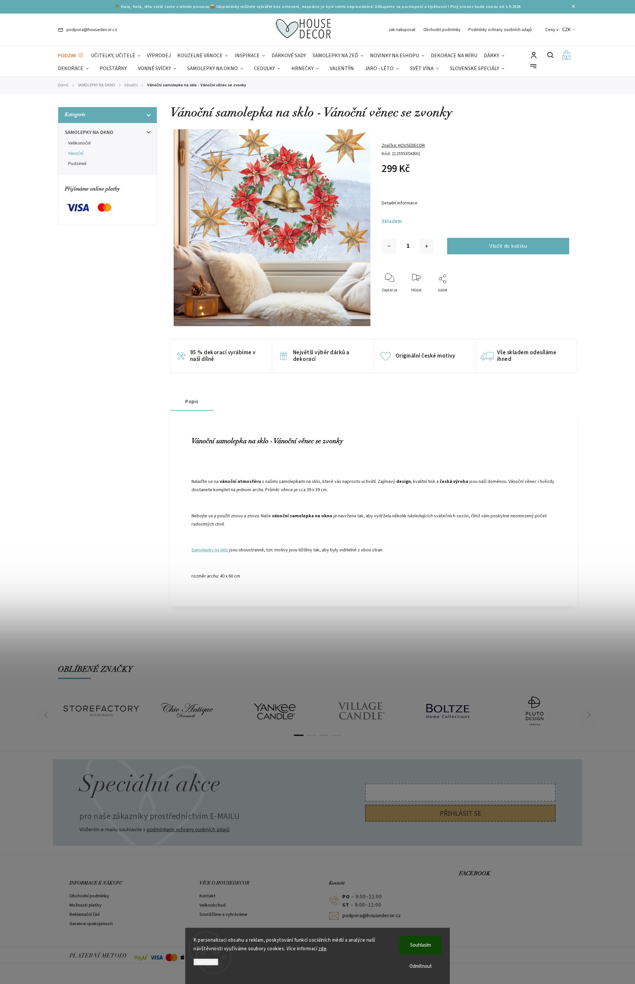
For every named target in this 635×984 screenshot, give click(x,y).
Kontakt (207, 896)
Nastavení (206, 962)
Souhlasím (420, 945)
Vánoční (75, 153)
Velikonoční (79, 143)
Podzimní (77, 163)
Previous (47, 714)
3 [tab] (324, 735)
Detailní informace (399, 203)
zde (322, 948)
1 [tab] (299, 735)
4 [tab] (336, 735)
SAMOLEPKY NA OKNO (89, 132)
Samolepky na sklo (209, 550)
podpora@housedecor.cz (371, 915)
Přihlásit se (460, 813)
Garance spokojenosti (91, 923)
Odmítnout (420, 966)
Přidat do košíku (508, 246)
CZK (566, 29)
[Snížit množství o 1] (389, 246)
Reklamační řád (84, 914)
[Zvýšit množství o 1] (426, 246)
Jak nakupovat (402, 30)
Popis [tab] (191, 401)
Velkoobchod (212, 905)
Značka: (403, 145)
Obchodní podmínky (441, 30)
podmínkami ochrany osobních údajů (188, 829)
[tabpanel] (101, 711)
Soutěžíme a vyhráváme (223, 914)
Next (589, 714)
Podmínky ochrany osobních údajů (500, 30)
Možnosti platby (85, 905)
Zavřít (549, 299)
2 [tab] (311, 735)
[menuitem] (71, 55)
